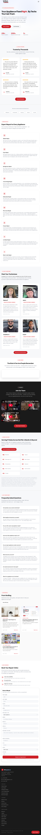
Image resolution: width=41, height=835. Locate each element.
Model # (4, 721)
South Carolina (4, 823)
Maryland (3, 811)
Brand (4, 717)
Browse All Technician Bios (20, 352)
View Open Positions (20, 425)
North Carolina (4, 821)
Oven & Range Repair (5, 791)
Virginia (2, 813)
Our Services (16, 26)
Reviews (2, 801)
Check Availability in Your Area (9, 449)
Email (4, 708)
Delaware (3, 820)
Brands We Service (4, 804)
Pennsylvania (3, 818)
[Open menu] (38, 1)
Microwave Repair (4, 794)
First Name (5, 694)
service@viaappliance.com (7, 779)
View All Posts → (6, 602)
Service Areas (3, 803)
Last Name (5, 699)
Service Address (6, 738)
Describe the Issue (6, 730)
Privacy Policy (3, 832)
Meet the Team (4, 799)
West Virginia (3, 816)
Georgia (2, 825)
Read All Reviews (20, 99)
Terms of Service (10, 832)
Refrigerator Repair (4, 789)
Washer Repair (4, 786)
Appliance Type (6, 712)
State (4, 747)
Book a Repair (6, 26)
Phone (4, 703)
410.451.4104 (5, 777)
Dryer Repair (3, 787)
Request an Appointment (20, 757)
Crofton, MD (5, 781)
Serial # (4, 726)
